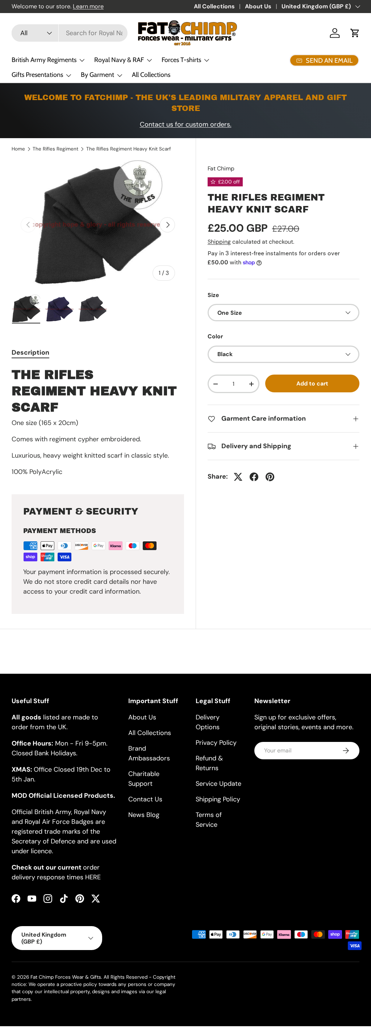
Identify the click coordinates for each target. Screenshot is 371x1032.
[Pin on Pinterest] (270, 477)
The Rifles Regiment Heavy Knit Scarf (128, 149)
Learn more (88, 6)
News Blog (143, 814)
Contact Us (145, 799)
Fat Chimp (221, 168)
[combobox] (70, 33)
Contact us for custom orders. (186, 124)
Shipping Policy (218, 799)
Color (215, 336)
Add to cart (312, 383)
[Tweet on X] (238, 477)
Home (18, 149)
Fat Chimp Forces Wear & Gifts (65, 977)
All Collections (214, 6)
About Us (258, 6)
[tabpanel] (98, 422)
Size (213, 295)
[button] (355, 33)
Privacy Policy (216, 742)
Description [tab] (30, 352)
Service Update (218, 783)
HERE (93, 877)
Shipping (219, 241)
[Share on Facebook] (254, 477)
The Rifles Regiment (55, 149)
